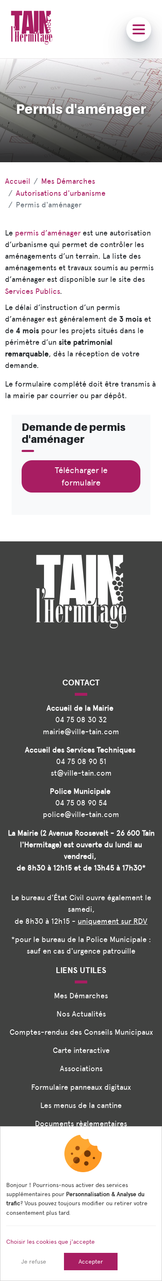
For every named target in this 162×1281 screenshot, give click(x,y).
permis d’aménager (48, 232)
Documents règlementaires (81, 1123)
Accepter (91, 1261)
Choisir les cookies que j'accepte (50, 1241)
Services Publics (32, 291)
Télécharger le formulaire (81, 476)
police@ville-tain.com (81, 814)
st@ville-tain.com (81, 773)
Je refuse (33, 1261)
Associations (81, 1068)
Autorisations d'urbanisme (61, 193)
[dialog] (81, 1203)
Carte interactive (81, 1050)
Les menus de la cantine (81, 1105)
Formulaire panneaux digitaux (81, 1087)
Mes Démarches (68, 181)
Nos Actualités (81, 1013)
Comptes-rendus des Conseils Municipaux (81, 1032)
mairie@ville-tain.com (81, 731)
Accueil (17, 181)
